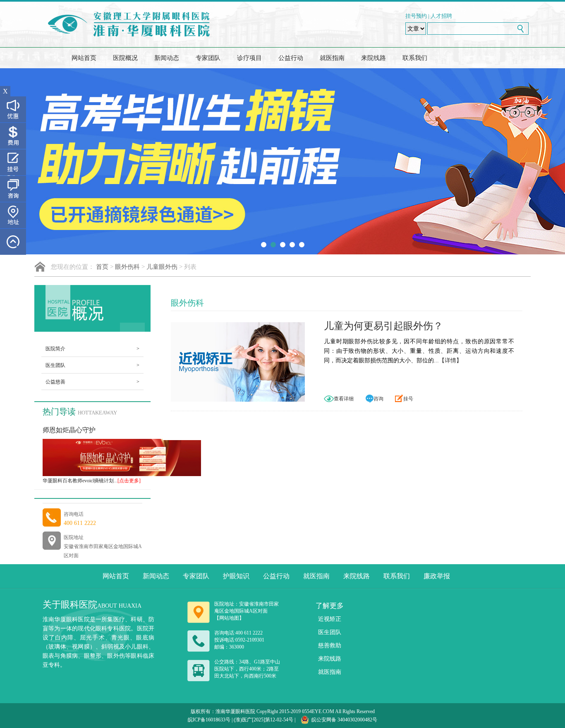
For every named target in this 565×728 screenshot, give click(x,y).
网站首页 (84, 58)
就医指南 (332, 58)
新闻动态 (166, 58)
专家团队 (208, 58)
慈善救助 (329, 645)
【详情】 (450, 360)
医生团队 (92, 365)
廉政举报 (437, 576)
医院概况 (125, 58)
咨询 (378, 399)
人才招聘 (441, 16)
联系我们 (414, 58)
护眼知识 (236, 576)
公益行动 (290, 58)
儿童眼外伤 (161, 266)
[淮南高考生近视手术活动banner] (282, 161)
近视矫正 (329, 619)
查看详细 (344, 399)
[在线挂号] (13, 162)
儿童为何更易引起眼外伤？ (383, 326)
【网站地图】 (229, 618)
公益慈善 (92, 382)
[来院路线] (13, 215)
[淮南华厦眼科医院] (133, 24)
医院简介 (92, 349)
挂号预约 (416, 16)
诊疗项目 (249, 58)
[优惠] (13, 109)
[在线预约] (13, 189)
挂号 (408, 399)
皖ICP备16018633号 (209, 720)
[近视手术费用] (13, 136)
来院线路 (373, 58)
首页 (102, 266)
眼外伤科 (127, 266)
